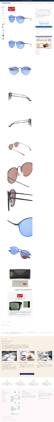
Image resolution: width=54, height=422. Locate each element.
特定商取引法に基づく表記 (5, 392)
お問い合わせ (3, 401)
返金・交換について (4, 395)
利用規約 (3, 396)
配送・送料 (3, 397)
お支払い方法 (3, 399)
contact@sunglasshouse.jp (28, 395)
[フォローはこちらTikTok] (8, 417)
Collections (6, 332)
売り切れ (44, 26)
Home (3, 332)
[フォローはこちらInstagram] (4, 417)
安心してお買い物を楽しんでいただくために (43, 398)
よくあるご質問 (37, 53)
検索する (3, 391)
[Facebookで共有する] (38, 31)
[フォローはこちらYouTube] (6, 417)
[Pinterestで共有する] (40, 31)
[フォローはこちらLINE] (10, 417)
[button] (48, 23)
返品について (37, 51)
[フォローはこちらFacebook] (2, 417)
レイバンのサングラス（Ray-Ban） (13, 332)
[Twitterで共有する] (39, 31)
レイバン (37, 7)
